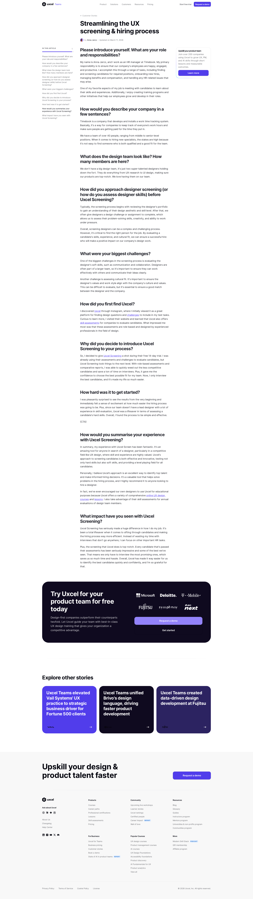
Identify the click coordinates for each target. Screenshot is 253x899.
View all (134, 872)
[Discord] (58, 835)
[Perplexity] (54, 812)
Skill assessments (95, 820)
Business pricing (95, 845)
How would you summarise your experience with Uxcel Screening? (56, 109)
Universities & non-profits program (187, 824)
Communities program (182, 828)
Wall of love (135, 824)
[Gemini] (51, 812)
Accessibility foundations (141, 856)
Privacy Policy (48, 888)
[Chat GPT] (43, 812)
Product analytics (138, 868)
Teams (58, 4)
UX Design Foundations (140, 853)
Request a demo (202, 4)
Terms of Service (66, 888)
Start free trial (185, 4)
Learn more (193, 73)
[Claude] (47, 812)
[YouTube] (51, 835)
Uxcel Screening (112, 355)
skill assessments (89, 322)
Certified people (137, 816)
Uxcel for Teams (95, 841)
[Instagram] (47, 835)
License (96, 888)
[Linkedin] (43, 835)
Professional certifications (99, 813)
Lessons (91, 816)
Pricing (150, 4)
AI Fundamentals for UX (141, 864)
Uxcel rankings (137, 813)
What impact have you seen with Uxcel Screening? (56, 116)
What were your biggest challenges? (58, 89)
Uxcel (97, 311)
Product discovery (138, 860)
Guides (176, 813)
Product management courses (144, 845)
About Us (46, 819)
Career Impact (137, 820)
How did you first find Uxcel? (54, 93)
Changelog (47, 823)
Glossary (176, 809)
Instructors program (181, 816)
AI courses (135, 849)
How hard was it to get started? (55, 104)
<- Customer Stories (88, 15)
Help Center (47, 827)
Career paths (93, 809)
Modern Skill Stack (181, 841)
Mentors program (180, 820)
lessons (98, 499)
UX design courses (139, 841)
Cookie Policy (83, 888)
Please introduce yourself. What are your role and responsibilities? (57, 57)
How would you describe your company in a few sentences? (55, 64)
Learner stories (137, 809)
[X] (54, 835)
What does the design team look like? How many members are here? (57, 71)
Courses (91, 805)
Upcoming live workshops (142, 805)
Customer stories (95, 849)
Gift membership (180, 845)
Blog (175, 805)
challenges (133, 315)
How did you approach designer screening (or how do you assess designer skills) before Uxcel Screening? (56, 81)
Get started (168, 630)
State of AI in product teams (100, 856)
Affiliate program (180, 849)
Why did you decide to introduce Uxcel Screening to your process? (56, 98)
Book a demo (94, 853)
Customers (126, 4)
